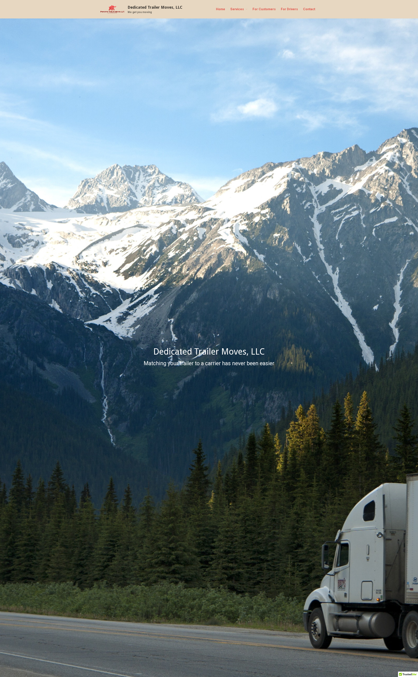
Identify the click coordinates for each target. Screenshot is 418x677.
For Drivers (289, 9)
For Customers (264, 9)
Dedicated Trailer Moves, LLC (155, 7)
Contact (309, 9)
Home (220, 9)
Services (237, 9)
